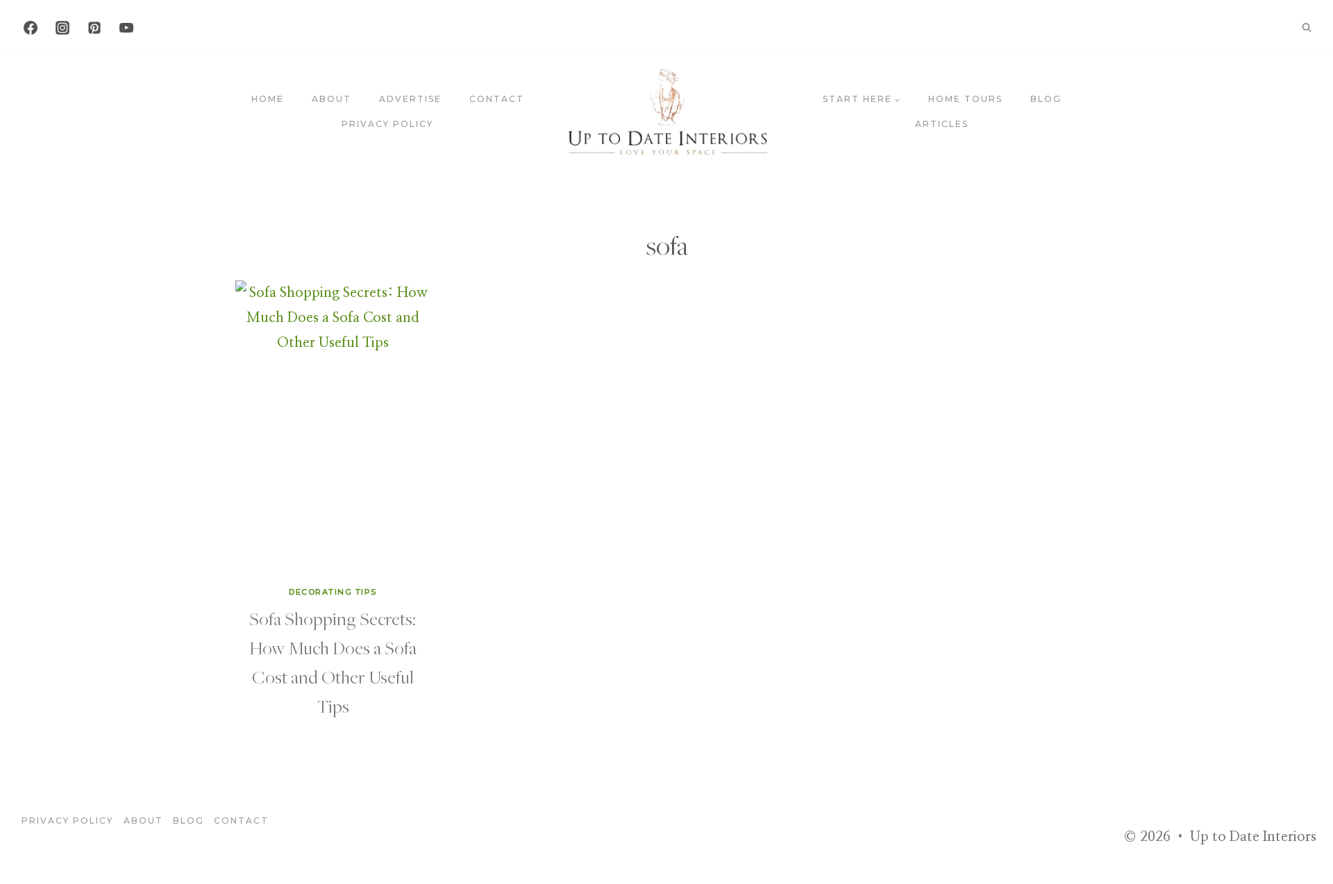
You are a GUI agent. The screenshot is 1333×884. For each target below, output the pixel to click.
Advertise (410, 99)
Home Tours (965, 99)
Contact (496, 99)
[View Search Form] (1306, 27)
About (331, 99)
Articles (942, 124)
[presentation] (332, 426)
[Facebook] (30, 28)
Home (267, 99)
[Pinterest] (94, 28)
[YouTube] (126, 28)
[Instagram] (62, 28)
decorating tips (333, 592)
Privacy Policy (387, 124)
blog (1046, 99)
